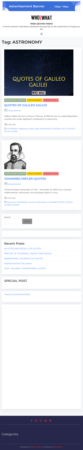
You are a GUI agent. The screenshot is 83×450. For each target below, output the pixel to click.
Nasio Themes (36, 447)
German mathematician (38, 202)
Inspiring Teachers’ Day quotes (18, 263)
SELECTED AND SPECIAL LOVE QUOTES (22, 248)
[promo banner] (41, 6)
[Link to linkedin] (46, 421)
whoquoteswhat (14, 111)
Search (7, 217)
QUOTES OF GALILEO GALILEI (25, 105)
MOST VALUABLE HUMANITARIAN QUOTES (25, 268)
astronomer (11, 202)
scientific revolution (12, 205)
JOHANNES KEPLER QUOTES (25, 178)
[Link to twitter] (41, 421)
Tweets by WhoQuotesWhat (17, 294)
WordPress (58, 447)
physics (7, 131)
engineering (23, 129)
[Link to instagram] (36, 421)
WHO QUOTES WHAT (41, 23)
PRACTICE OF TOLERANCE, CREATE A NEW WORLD (28, 253)
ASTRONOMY (12, 129)
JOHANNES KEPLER (56, 202)
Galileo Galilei (34, 129)
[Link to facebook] (31, 421)
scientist (14, 131)
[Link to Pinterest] (50, 421)
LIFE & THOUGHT (35, 100)
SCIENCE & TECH (51, 100)
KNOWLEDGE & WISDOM (15, 100)
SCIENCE (69, 202)
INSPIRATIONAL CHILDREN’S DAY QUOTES (23, 258)
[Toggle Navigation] (41, 34)
